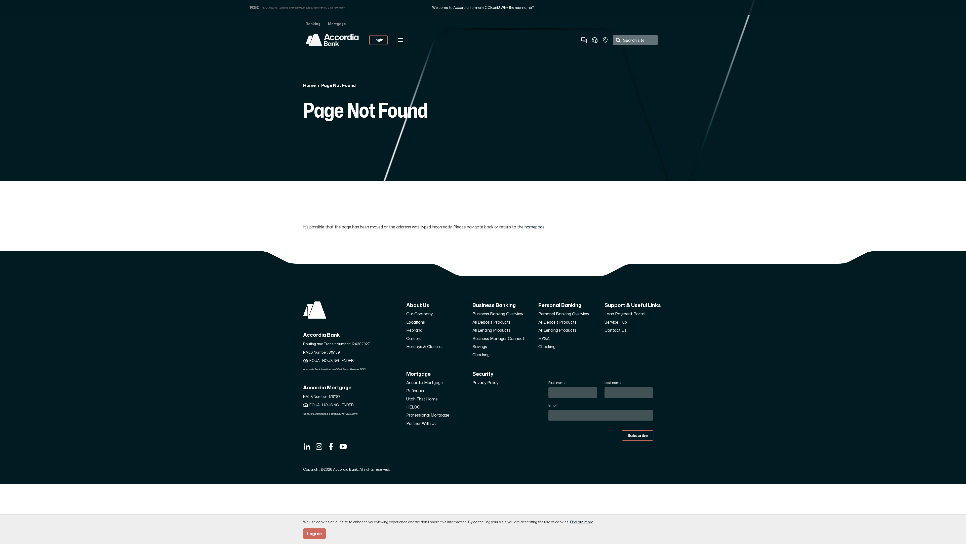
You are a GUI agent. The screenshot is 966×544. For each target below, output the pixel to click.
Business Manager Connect (498, 338)
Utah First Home (422, 399)
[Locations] (605, 40)
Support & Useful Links (633, 305)
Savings (479, 346)
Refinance (415, 390)
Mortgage (337, 23)
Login (378, 40)
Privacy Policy (485, 382)
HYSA (544, 338)
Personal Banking (559, 305)
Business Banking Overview (497, 314)
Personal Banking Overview (563, 314)
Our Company (419, 314)
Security (482, 373)
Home (309, 85)
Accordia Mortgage (424, 382)
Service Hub (616, 322)
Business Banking (494, 305)
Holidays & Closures (425, 346)
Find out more (581, 522)
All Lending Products (491, 330)
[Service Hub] (594, 40)
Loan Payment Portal (625, 314)
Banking (313, 23)
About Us (417, 305)
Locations (415, 322)
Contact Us (615, 330)
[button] (584, 40)
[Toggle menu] (400, 40)
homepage (535, 227)
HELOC (413, 407)
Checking (481, 354)
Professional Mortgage (427, 415)
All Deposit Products (491, 322)
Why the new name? (517, 7)
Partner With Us (421, 423)
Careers (413, 338)
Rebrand (414, 330)
